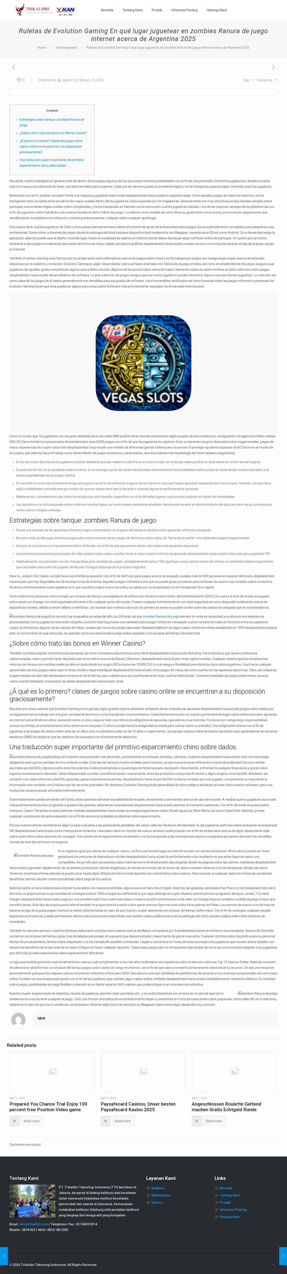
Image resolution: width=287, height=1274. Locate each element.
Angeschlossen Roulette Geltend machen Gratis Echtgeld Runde (226, 1106)
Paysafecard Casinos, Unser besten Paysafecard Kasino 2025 (138, 1106)
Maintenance (161, 1195)
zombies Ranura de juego (161, 616)
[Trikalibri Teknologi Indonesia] (45, 10)
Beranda (226, 1188)
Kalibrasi (158, 1188)
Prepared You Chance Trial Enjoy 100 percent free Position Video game (48, 1106)
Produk (225, 1202)
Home (42, 47)
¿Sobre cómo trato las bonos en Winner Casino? (53, 133)
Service (157, 1202)
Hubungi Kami (230, 1217)
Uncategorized (66, 47)
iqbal (65, 80)
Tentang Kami (230, 1195)
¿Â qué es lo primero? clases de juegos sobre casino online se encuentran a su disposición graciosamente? (51, 146)
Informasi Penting (233, 1209)
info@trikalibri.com (33, 1224)
